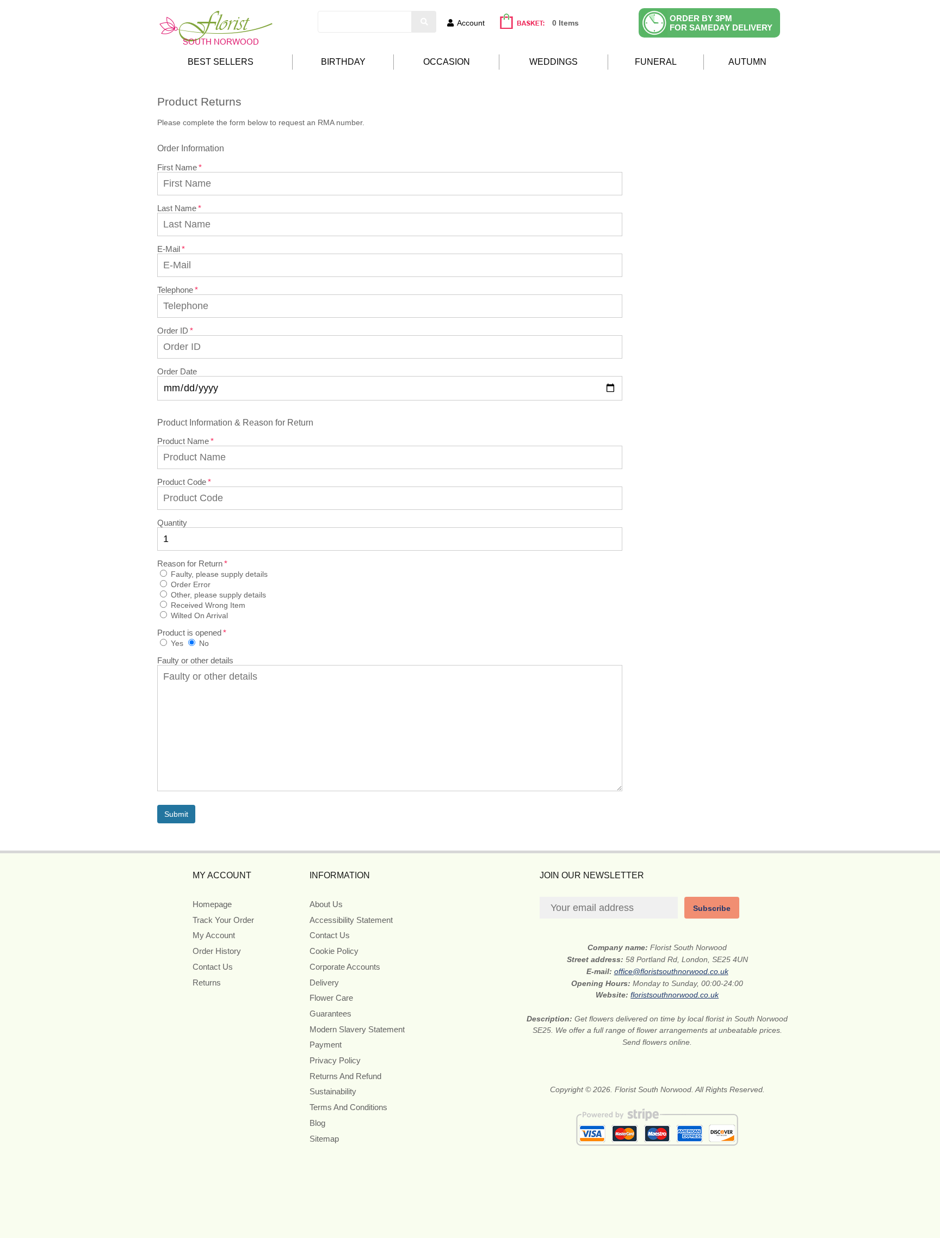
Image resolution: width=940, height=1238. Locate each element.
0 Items (565, 23)
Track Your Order (223, 920)
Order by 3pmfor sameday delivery (721, 23)
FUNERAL (656, 61)
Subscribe (712, 908)
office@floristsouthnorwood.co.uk (671, 971)
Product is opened (189, 632)
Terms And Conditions (348, 1107)
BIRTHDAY (343, 61)
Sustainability (333, 1091)
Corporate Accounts (345, 966)
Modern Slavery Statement (357, 1029)
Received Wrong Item (207, 605)
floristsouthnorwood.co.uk (674, 994)
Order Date (177, 371)
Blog (317, 1123)
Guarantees (330, 1013)
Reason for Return (189, 563)
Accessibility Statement (351, 920)
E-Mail (168, 249)
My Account (214, 935)
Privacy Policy (335, 1060)
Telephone (175, 289)
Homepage (212, 904)
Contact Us (213, 966)
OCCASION (446, 61)
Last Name (176, 208)
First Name (177, 167)
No (203, 643)
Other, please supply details (217, 594)
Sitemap (324, 1138)
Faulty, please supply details (218, 574)
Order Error (190, 584)
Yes (176, 643)
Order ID (172, 330)
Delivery (324, 982)
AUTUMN (747, 61)
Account (471, 23)
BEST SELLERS (220, 61)
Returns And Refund (345, 1076)
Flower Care (331, 997)
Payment (326, 1044)
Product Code (181, 481)
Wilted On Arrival (198, 615)
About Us (326, 904)
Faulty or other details (195, 660)
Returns (207, 982)
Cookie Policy (334, 951)
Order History (217, 951)
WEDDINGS (553, 61)
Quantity (172, 522)
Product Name (183, 441)
